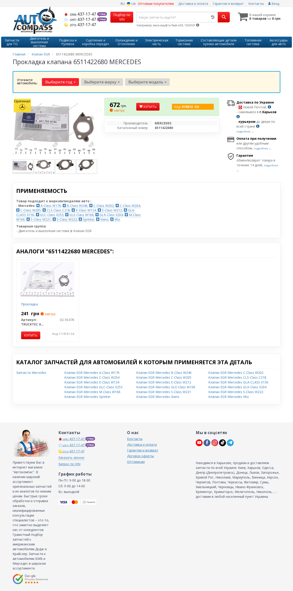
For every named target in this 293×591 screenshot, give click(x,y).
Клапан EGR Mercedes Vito (228, 396)
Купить (149, 106)
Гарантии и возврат (142, 450)
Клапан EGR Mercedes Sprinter (87, 396)
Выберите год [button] (59, 82)
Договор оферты (140, 456)
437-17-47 (83, 14)
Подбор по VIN (121, 17)
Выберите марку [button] (100, 82)
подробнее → (245, 131)
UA (133, 3)
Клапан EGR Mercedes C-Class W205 (163, 377)
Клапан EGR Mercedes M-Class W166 (92, 392)
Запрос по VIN (69, 464)
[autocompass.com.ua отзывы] (30, 579)
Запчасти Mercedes (31, 372)
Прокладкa (29, 304)
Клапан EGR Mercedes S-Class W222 (235, 392)
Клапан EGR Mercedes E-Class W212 (163, 382)
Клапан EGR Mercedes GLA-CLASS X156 (238, 382)
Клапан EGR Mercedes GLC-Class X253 (93, 387)
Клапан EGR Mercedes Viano (157, 396)
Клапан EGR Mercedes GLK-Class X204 (237, 387)
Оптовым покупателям (156, 3)
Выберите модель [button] (146, 82)
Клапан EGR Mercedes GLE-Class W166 (165, 387)
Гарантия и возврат (228, 3)
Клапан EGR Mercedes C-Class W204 (91, 377)
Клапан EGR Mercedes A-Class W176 (91, 372)
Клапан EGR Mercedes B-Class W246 (164, 372)
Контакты (256, 3)
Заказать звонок (71, 457)
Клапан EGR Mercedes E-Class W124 (91, 382)
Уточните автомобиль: (27, 81)
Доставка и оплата (193, 3)
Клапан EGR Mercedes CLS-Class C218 (237, 377)
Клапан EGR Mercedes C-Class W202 (235, 372)
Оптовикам (136, 462)
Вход (275, 3)
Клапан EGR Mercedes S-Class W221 (163, 392)
